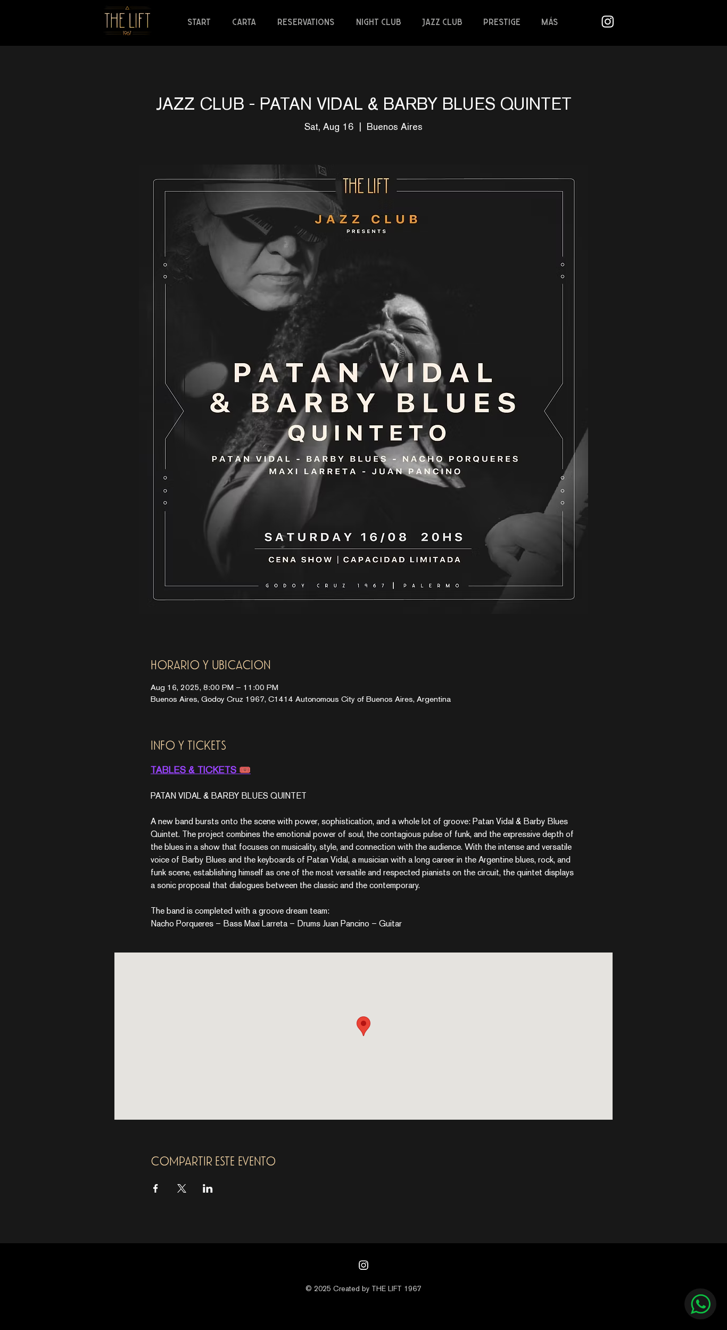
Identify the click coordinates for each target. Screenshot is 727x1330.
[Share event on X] (182, 1188)
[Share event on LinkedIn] (208, 1188)
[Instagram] (363, 1265)
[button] (246, 21)
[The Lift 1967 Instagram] (608, 21)
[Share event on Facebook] (156, 1188)
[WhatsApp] (700, 1303)
